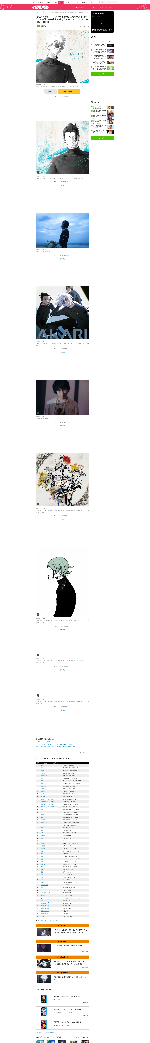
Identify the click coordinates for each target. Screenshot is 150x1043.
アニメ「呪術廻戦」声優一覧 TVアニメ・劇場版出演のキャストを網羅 (54, 906)
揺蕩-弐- (43, 1026)
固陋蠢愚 (43, 953)
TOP (34, 2)
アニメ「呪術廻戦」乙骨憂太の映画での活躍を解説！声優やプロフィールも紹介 (56, 908)
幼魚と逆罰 (43, 948)
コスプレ (112, 7)
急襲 (42, 943)
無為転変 (43, 951)
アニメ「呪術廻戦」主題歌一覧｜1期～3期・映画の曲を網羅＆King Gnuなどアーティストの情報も (72, 12)
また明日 (43, 958)
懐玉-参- (43, 995)
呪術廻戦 (43, 26)
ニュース (48, 2)
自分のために (44, 930)
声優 (100, 7)
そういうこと (44, 1003)
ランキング (40, 2)
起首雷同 (43, 982)
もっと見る (102, 74)
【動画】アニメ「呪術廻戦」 (44, 904)
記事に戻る (62, 185)
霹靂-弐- (43, 1031)
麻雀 (77, 2)
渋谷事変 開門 (44, 1010)
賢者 (42, 971)
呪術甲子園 (43, 979)
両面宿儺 (43, 927)
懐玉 (42, 990)
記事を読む (51, 91)
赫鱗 (42, 1021)
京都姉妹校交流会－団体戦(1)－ (48, 964)
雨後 (42, 940)
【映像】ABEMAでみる (69, 91)
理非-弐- (43, 1036)
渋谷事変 (43, 1008)
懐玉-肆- (43, 997)
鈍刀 (42, 1018)
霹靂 (42, 1029)
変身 (42, 1042)
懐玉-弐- (43, 992)
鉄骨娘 (42, 932)
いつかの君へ (44, 956)
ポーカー (82, 2)
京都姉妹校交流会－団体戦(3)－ (49, 969)
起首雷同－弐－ (45, 984)
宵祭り (42, 1005)
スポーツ (54, 2)
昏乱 (42, 1013)
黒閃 (42, 974)
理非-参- (43, 1039)
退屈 (42, 945)
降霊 (42, 1016)
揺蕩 (42, 1023)
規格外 (42, 977)
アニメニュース (80, 7)
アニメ (60, 2)
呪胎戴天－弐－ (45, 938)
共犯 (42, 987)
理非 (42, 1034)
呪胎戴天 (43, 935)
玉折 (42, 1000)
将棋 (72, 2)
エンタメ (67, 2)
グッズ (95, 7)
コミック (88, 7)
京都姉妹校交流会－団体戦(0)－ (49, 961)
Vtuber (105, 7)
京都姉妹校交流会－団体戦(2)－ (49, 966)
